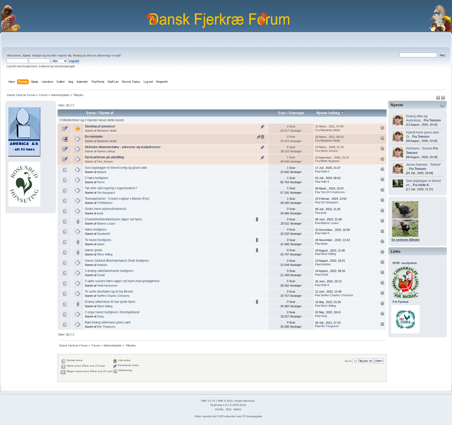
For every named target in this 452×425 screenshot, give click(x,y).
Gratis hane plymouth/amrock (105, 209)
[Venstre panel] (438, 98)
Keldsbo (102, 264)
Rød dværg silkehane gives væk (108, 322)
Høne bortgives (95, 229)
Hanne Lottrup (106, 151)
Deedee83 (103, 233)
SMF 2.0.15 (208, 400)
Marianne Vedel (106, 130)
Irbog (100, 316)
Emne (91, 113)
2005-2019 (239, 405)
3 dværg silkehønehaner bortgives (109, 271)
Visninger (296, 113)
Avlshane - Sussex (419, 148)
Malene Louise (106, 223)
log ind (46, 55)
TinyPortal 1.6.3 (219, 405)
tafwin (100, 244)
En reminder (94, 136)
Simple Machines (244, 400)
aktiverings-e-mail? (109, 55)
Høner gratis (93, 250)
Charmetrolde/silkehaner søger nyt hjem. (114, 219)
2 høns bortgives (96, 178)
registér (62, 55)
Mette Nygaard (329, 161)
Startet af (106, 113)
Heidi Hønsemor (107, 285)
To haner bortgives (98, 240)
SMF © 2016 (225, 400)
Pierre (101, 182)
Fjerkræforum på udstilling (104, 157)
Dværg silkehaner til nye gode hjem (110, 302)
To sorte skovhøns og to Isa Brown (109, 291)
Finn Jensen (105, 161)
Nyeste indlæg (329, 113)
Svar (281, 113)
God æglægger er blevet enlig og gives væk (116, 168)
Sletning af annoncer (100, 126)
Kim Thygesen (106, 326)
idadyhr (101, 172)
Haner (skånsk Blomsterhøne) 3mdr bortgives (117, 260)
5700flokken (104, 202)
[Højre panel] (443, 98)
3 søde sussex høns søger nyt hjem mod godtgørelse (122, 281)
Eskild (101, 275)
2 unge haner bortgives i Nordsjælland (112, 312)
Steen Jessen (329, 150)
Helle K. (424, 185)
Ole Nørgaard (106, 192)
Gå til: (348, 361)
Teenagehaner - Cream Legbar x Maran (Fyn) (117, 198)
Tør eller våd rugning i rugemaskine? (111, 188)
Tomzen (435, 120)
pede (100, 213)
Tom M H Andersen (332, 192)
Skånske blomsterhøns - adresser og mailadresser (123, 147)
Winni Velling (104, 254)
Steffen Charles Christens (113, 295)
